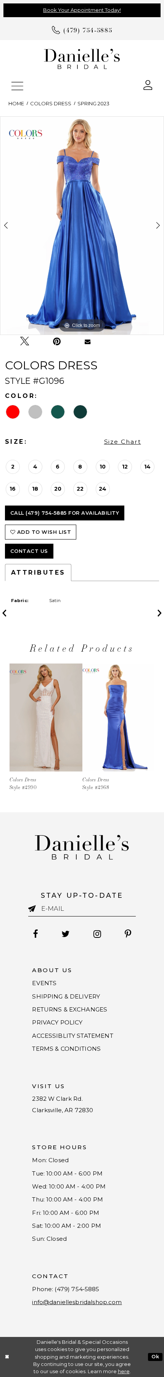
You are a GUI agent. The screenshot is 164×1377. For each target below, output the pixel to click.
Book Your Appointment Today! (82, 10)
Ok (155, 1356)
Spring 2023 (93, 103)
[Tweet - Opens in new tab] (24, 341)
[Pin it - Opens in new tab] (56, 341)
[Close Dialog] (7, 1357)
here (124, 1371)
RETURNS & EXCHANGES (69, 1009)
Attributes (38, 572)
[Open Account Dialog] (148, 84)
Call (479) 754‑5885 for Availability (64, 513)
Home (16, 103)
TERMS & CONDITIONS (66, 1048)
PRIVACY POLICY (57, 1022)
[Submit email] (34, 908)
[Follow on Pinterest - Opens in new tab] (128, 934)
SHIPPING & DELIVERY (66, 996)
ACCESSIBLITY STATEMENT (72, 1035)
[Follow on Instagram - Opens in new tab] (97, 934)
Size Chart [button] (122, 441)
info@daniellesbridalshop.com (77, 1302)
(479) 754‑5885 (77, 1289)
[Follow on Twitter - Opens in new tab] (66, 934)
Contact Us (29, 551)
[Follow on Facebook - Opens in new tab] (35, 934)
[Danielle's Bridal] (82, 58)
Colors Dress (50, 103)
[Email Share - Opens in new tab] (87, 341)
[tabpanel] (82, 226)
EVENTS (44, 983)
